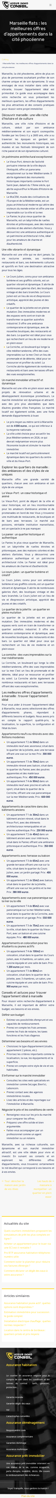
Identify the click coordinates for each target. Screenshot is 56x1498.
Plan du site (28, 1496)
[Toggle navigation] (50, 5)
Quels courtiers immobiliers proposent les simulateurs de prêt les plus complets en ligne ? (28, 1234)
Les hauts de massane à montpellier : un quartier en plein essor (42, 1189)
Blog (7, 59)
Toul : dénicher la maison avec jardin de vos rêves (15, 1185)
